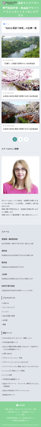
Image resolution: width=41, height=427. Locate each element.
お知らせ (6, 303)
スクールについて (9, 307)
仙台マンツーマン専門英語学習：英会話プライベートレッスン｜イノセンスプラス (20, 9)
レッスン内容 (7, 375)
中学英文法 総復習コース (11, 379)
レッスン (6, 311)
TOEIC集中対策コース (10, 342)
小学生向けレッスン (13, 412)
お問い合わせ (7, 353)
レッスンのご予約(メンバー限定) (14, 371)
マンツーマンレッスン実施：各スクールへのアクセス (21, 366)
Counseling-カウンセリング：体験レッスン (17, 338)
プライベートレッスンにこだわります (15, 362)
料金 (34, 409)
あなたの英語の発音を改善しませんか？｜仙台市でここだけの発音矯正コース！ (21, 348)
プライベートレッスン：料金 (12, 358)
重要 (4, 324)
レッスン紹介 (20, 414)
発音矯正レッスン (28, 412)
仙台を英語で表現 (9, 316)
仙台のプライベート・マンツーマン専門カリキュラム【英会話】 (21, 385)
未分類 (5, 320)
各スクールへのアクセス (23, 409)
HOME (21, 405)
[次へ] (26, 139)
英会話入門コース (9, 395)
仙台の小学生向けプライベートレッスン (16, 390)
